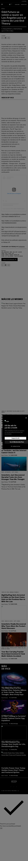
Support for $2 (15, 438)
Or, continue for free (15, 446)
